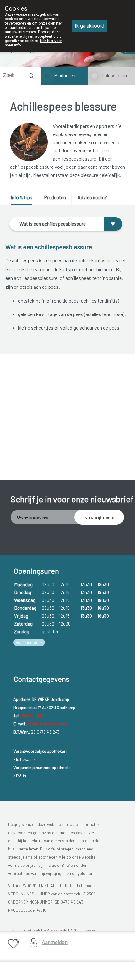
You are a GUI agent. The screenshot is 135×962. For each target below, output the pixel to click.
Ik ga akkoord (89, 26)
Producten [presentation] (55, 197)
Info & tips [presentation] (21, 197)
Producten (64, 75)
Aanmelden (55, 942)
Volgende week (29, 642)
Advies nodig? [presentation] (92, 197)
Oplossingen (114, 75)
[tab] (24, 199)
